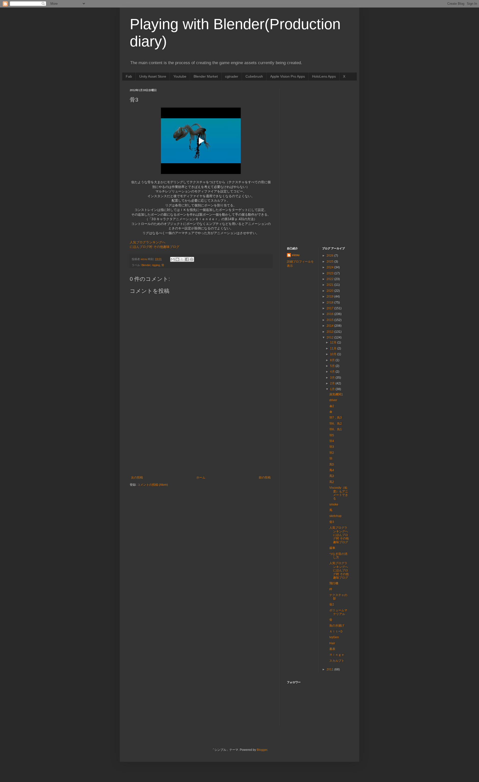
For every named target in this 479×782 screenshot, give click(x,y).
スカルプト (336, 660)
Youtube (179, 76)
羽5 (331, 435)
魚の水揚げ (336, 625)
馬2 (331, 482)
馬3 (331, 476)
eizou (295, 255)
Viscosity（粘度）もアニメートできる (338, 493)
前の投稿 (265, 477)
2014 (330, 325)
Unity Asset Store (152, 76)
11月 (333, 348)
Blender (145, 265)
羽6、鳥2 (335, 423)
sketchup (335, 516)
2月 (333, 383)
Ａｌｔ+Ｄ (336, 631)
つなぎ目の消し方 (338, 555)
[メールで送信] (172, 259)
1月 (333, 389)
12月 (333, 342)
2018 (330, 302)
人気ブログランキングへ (147, 242)
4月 (333, 371)
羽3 (331, 447)
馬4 (331, 470)
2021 (330, 285)
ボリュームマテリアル (338, 612)
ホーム (200, 477)
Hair (332, 643)
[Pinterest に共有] (191, 259)
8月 (333, 360)
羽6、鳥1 (335, 429)
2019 (330, 296)
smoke (333, 504)
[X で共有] (182, 259)
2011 (330, 669)
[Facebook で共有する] (186, 259)
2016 (330, 314)
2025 (330, 261)
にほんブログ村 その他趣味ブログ (154, 247)
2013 (330, 331)
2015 (330, 320)
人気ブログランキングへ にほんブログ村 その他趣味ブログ (339, 535)
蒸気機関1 (336, 394)
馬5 (331, 464)
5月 (333, 366)
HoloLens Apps (324, 76)
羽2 (331, 453)
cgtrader (231, 76)
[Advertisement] (200, 438)
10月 (333, 354)
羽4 (331, 441)
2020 (330, 291)
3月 (333, 377)
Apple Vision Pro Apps (287, 76)
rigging (156, 265)
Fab (129, 76)
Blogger (262, 750)
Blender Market (206, 76)
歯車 (332, 548)
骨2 (331, 604)
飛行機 (333, 583)
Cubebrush (254, 76)
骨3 (331, 522)
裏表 (332, 649)
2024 (330, 267)
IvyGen (334, 637)
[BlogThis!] (177, 259)
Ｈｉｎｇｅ (336, 654)
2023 (330, 273)
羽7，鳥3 (335, 417)
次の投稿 (137, 477)
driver (333, 400)
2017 (330, 308)
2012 (330, 337)
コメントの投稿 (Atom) (152, 484)
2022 (330, 279)
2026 (330, 255)
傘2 (331, 406)
